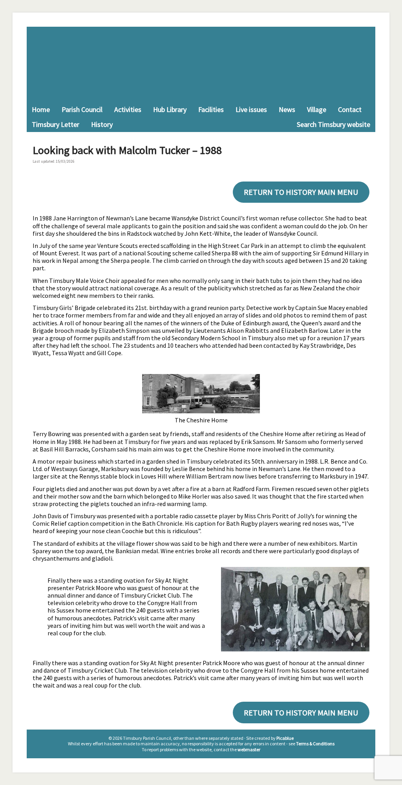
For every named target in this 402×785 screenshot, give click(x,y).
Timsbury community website (201, 64)
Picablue (285, 738)
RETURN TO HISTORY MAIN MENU (301, 192)
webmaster (249, 749)
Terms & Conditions (315, 743)
